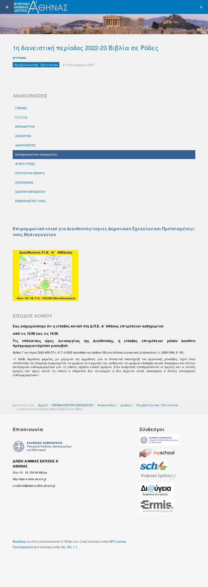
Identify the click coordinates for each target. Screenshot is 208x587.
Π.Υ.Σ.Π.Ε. (21, 117)
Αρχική (42, 405)
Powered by (36, 560)
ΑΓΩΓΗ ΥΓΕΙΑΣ (25, 164)
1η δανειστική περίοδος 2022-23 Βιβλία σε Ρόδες (85, 47)
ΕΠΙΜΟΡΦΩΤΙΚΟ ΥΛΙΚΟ (30, 201)
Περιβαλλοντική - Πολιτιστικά (157, 405)
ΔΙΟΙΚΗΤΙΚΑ (23, 136)
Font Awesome (23, 547)
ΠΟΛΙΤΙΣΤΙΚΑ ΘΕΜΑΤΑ (30, 173)
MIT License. (118, 541)
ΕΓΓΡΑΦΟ (19, 58)
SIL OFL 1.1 (69, 547)
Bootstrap (19, 541)
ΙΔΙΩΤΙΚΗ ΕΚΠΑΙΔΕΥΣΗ (30, 191)
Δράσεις (126, 405)
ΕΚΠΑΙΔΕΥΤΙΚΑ (25, 126)
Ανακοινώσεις (106, 405)
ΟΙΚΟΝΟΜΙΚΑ (24, 182)
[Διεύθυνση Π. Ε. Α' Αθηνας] (35, 7)
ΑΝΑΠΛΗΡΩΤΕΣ (25, 145)
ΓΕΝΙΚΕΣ (21, 108)
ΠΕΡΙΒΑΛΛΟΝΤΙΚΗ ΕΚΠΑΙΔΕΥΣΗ (36, 154)
